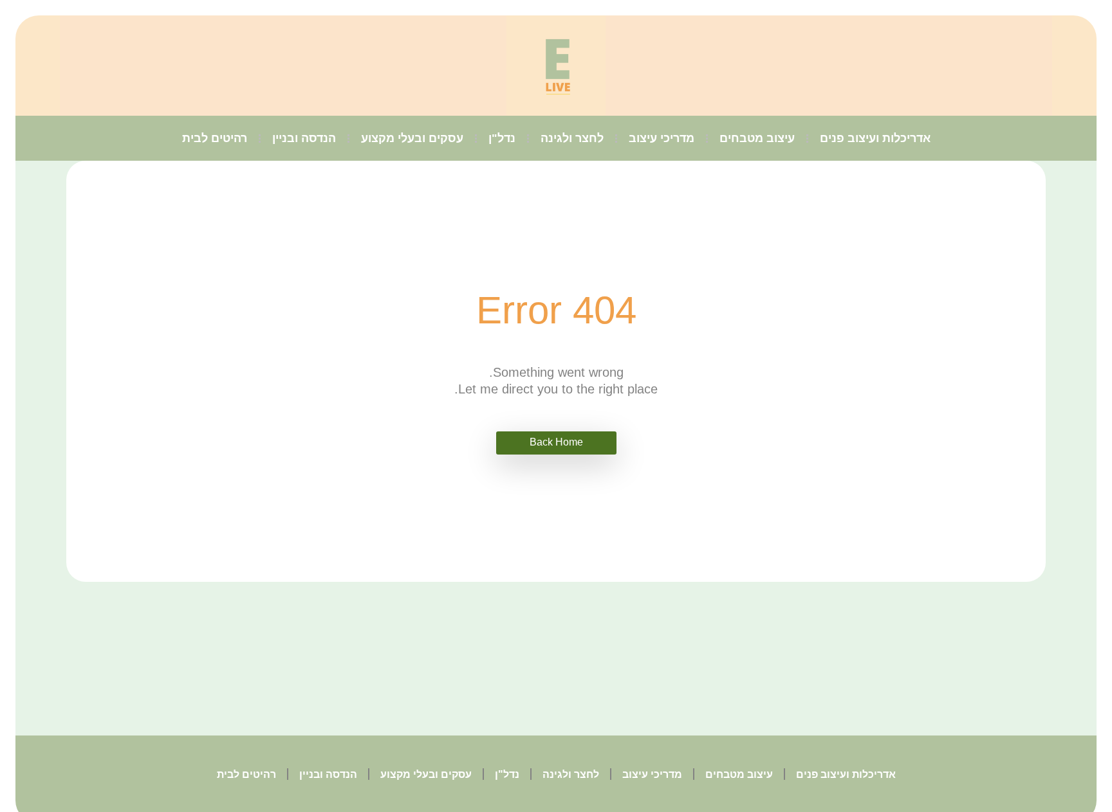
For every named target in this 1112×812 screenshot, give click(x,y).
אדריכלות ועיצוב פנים (875, 138)
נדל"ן (501, 138)
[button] (556, 443)
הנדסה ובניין (304, 138)
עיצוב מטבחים (757, 138)
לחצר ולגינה (572, 138)
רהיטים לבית (214, 138)
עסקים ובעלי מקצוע (412, 138)
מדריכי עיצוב (661, 138)
